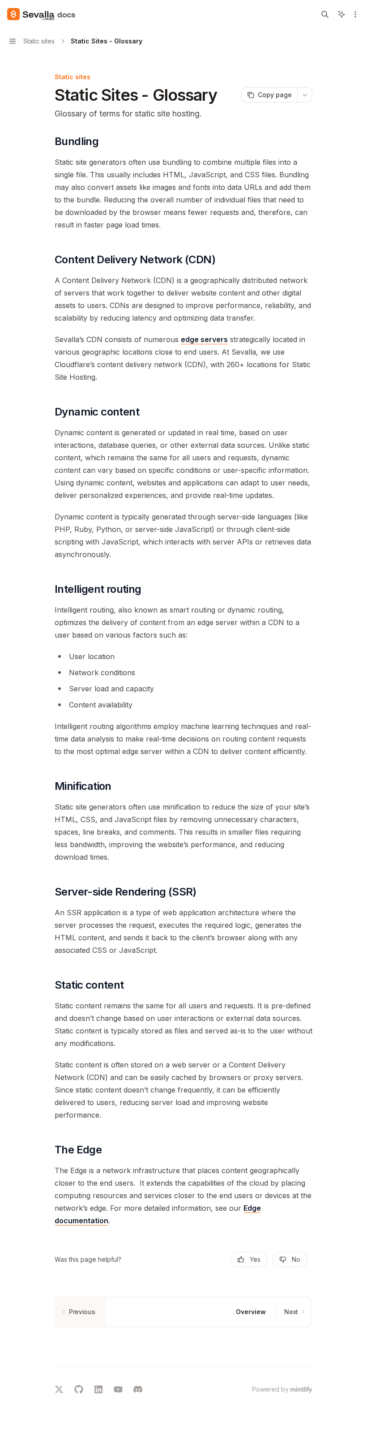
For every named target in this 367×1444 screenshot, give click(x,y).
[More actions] (355, 14)
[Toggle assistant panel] (341, 14)
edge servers (204, 339)
